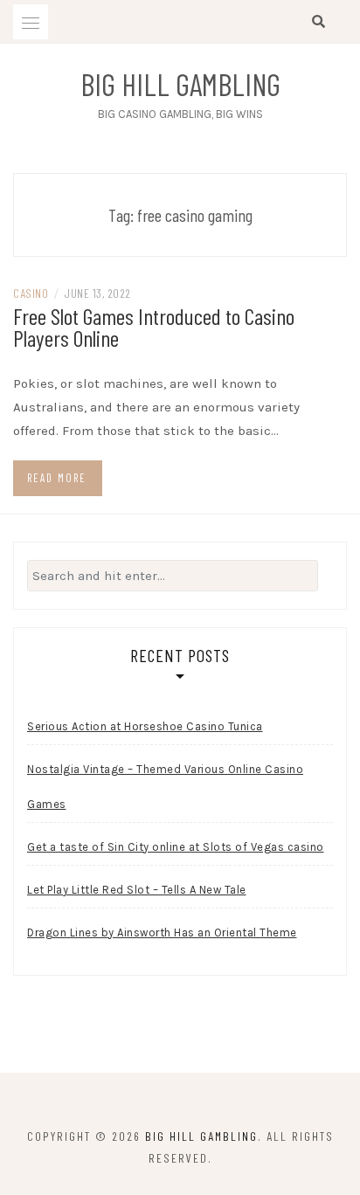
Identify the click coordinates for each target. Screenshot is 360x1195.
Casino (30, 293)
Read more (57, 478)
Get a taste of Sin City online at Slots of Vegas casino (175, 846)
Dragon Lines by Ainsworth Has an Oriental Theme (162, 932)
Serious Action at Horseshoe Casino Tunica (145, 726)
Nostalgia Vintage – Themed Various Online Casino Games (165, 787)
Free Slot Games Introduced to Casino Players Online (153, 326)
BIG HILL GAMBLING (180, 84)
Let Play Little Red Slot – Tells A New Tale (136, 889)
